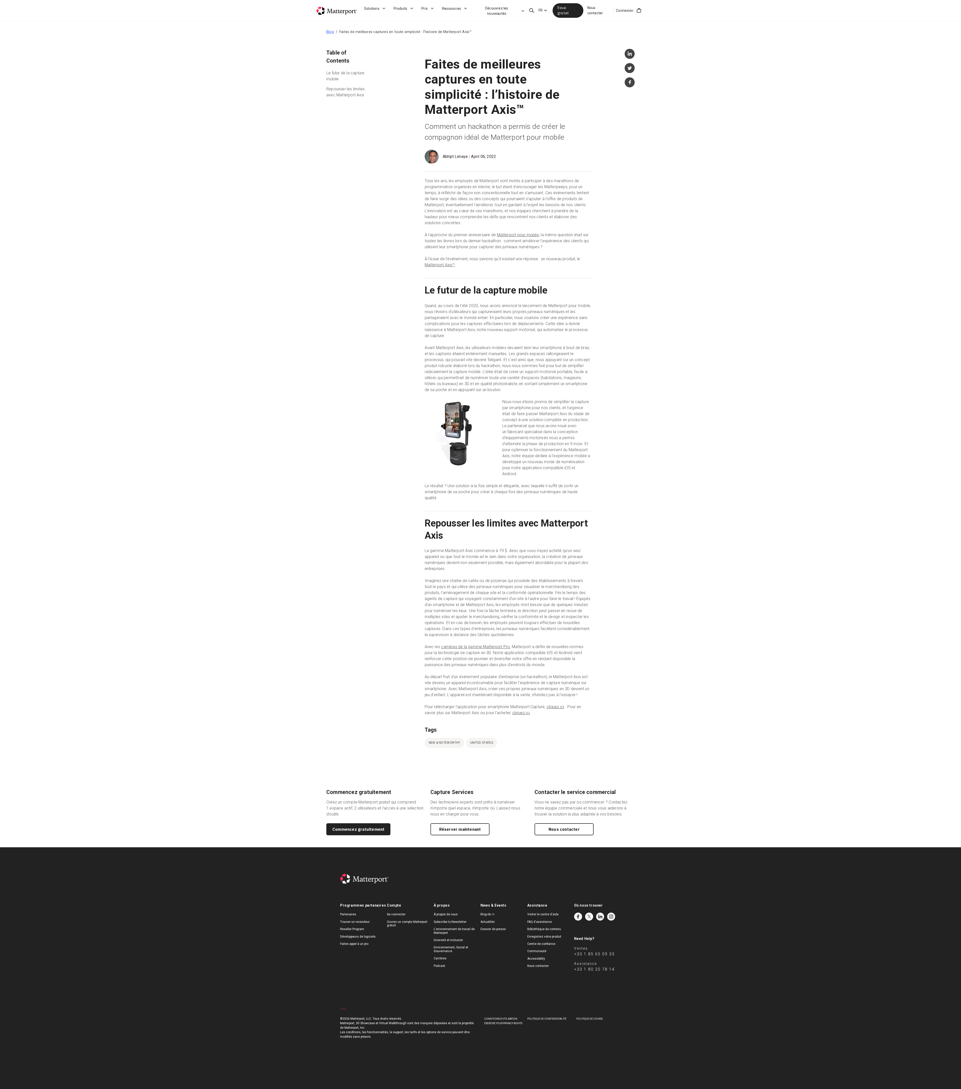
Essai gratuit (563, 10)
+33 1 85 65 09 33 (594, 954)
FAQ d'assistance (539, 922)
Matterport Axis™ (440, 264)
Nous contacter (595, 10)
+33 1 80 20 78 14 (594, 969)
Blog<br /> (487, 914)
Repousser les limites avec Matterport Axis (345, 92)
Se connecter (396, 914)
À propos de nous (446, 914)
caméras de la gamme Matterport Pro (475, 646)
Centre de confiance (541, 944)
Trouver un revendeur (355, 922)
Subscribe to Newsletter (450, 922)
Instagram (611, 917)
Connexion (624, 11)
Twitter (589, 917)
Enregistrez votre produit (544, 936)
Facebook (578, 917)
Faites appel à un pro (354, 944)
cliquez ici (555, 706)
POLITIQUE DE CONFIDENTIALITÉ (546, 1018)
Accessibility (536, 958)
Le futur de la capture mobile (345, 76)
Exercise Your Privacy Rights (503, 1023)
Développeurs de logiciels (358, 936)
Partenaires (348, 914)
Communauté (536, 951)
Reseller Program (352, 929)
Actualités (487, 922)
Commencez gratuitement (358, 829)
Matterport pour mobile (518, 234)
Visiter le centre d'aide (543, 914)
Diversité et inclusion (448, 940)
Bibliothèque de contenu (544, 929)
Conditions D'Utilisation (500, 1018)
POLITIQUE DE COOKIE (589, 1018)
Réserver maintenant (460, 829)
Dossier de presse (493, 929)
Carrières (440, 958)
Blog (330, 32)
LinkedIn (600, 917)
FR (541, 10)
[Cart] (639, 10)
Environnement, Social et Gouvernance (451, 949)
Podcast (439, 966)
